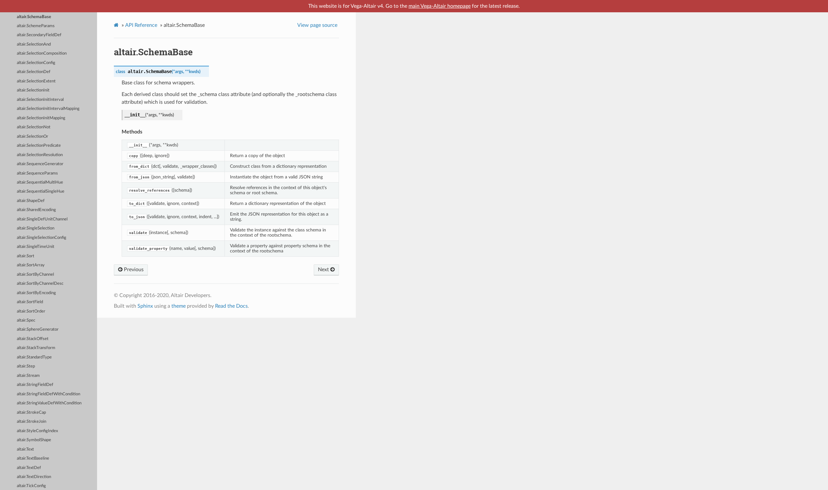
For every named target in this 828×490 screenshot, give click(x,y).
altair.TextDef (29, 468)
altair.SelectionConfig (36, 63)
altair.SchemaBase (34, 17)
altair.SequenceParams (37, 173)
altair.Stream (28, 376)
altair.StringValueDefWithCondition (49, 403)
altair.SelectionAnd (34, 44)
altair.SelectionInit (33, 90)
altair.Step (26, 366)
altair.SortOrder (31, 311)
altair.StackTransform (36, 348)
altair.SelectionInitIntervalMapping (48, 109)
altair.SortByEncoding (36, 293)
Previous (133, 269)
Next (324, 269)
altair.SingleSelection (35, 228)
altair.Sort (25, 256)
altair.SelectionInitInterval (40, 100)
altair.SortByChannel (35, 274)
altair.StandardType (34, 357)
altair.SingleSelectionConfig (41, 238)
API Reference (141, 25)
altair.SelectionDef (33, 72)
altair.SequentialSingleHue (40, 191)
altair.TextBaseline (33, 458)
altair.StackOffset (33, 339)
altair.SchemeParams (36, 26)
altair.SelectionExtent (36, 81)
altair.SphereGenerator (38, 329)
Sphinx (145, 306)
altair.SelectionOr (32, 136)
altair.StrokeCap (31, 412)
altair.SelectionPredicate (39, 146)
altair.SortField (30, 302)
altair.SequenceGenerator (40, 164)
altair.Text (25, 449)
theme (178, 306)
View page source (317, 25)
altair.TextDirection (34, 477)
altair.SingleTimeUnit (35, 247)
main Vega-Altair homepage (440, 6)
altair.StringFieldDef (35, 385)
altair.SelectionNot (33, 127)
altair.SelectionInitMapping (41, 118)
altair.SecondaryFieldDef (39, 35)
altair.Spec (26, 320)
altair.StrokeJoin (31, 422)
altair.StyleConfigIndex (37, 431)
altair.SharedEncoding (36, 210)
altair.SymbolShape (34, 440)
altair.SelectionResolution (40, 155)
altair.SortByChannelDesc (40, 284)
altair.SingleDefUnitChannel (42, 219)
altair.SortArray (31, 265)
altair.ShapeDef (31, 201)
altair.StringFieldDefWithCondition (48, 394)
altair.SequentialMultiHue (40, 182)
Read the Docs (231, 306)
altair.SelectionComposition (42, 53)
